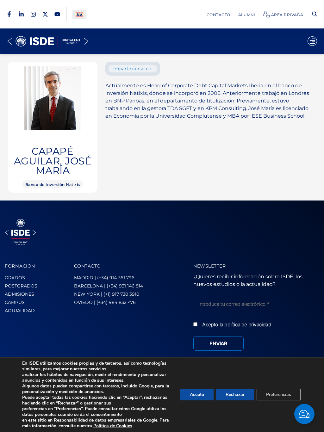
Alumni (246, 14)
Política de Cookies (112, 426)
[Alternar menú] (312, 41)
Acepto (197, 395)
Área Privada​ (287, 14)
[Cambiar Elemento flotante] (304, 414)
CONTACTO (87, 266)
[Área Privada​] (266, 14)
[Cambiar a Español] (79, 14)
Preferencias (278, 395)
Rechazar (235, 395)
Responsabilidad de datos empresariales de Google (105, 420)
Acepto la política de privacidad (236, 324)
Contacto (218, 14)
